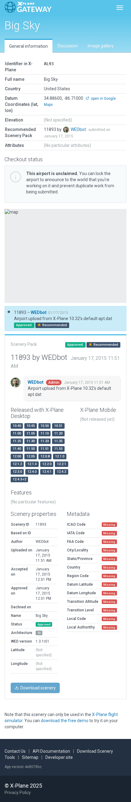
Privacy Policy (18, 792)
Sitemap (30, 757)
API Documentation (51, 751)
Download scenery (37, 687)
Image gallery (101, 45)
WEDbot (79, 129)
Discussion (68, 45)
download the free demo (64, 720)
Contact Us (15, 751)
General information (28, 46)
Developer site (59, 757)
